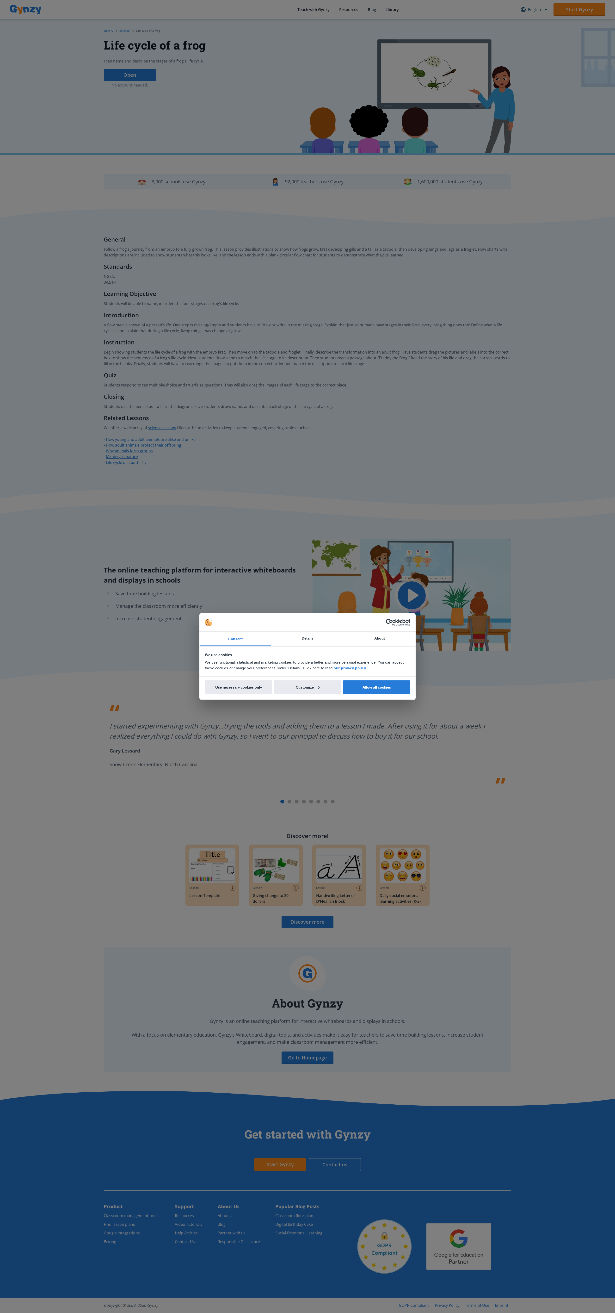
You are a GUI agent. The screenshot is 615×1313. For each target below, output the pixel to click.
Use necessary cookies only (238, 687)
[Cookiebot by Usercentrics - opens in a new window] (389, 622)
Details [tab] (308, 638)
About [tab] (379, 638)
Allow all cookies (377, 687)
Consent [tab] (235, 639)
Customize (305, 687)
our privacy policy (350, 668)
